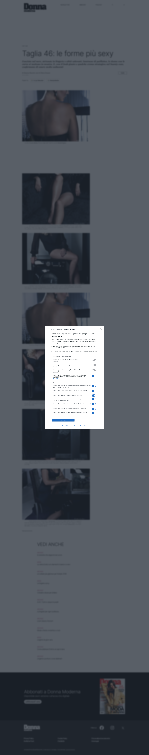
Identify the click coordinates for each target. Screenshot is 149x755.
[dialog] (74, 377)
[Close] (101, 329)
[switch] (94, 360)
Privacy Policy (83, 425)
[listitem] (74, 356)
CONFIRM (63, 420)
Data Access (74, 425)
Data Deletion (65, 425)
